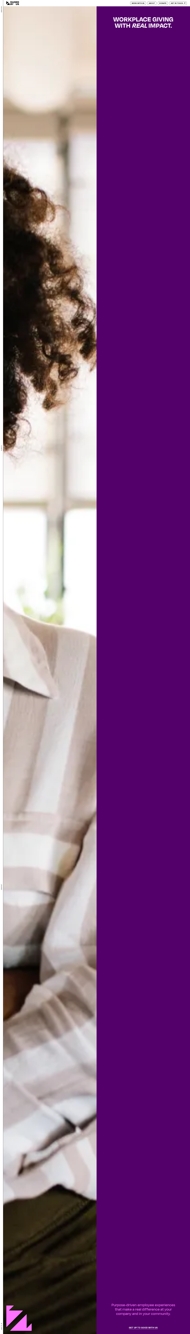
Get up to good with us (143, 1327)
